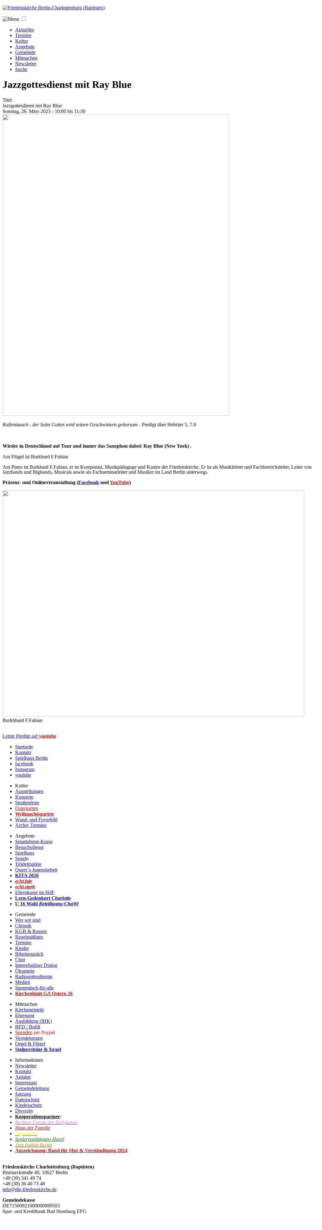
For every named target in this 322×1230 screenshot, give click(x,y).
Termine (23, 35)
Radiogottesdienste (34, 976)
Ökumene (25, 971)
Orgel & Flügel (30, 1043)
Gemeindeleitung (32, 1088)
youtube (23, 775)
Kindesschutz (28, 1105)
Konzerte (24, 797)
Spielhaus (24, 852)
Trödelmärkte (28, 864)
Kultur (21, 41)
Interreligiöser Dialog (36, 965)
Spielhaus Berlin (31, 758)
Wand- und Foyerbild (36, 819)
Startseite (24, 746)
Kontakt (23, 752)
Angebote (25, 46)
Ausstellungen (29, 791)
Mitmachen (26, 58)
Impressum (26, 1082)
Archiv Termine (31, 825)
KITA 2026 (27, 875)
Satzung (23, 1094)
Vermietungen (29, 1038)
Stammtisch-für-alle (34, 987)
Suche (21, 69)
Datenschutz (27, 1099)
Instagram (25, 769)
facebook (24, 763)
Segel (20, 858)
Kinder (22, 948)
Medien (22, 982)
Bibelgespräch (29, 954)
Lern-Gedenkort (43, 898)
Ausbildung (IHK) (33, 1021)
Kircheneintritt (29, 1009)
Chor (20, 959)
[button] (24, 19)
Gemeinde (25, 52)
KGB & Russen (31, 931)
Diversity (24, 1111)
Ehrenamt (24, 1015)
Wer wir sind (28, 920)
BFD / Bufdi (27, 1026)
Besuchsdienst (29, 847)
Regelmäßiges (29, 937)
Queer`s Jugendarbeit (36, 869)
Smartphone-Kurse (34, 841)
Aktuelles (24, 29)
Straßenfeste (27, 802)
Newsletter (25, 63)
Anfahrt (23, 1077)
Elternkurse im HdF (34, 892)
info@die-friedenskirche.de (30, 1189)
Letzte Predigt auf (29, 736)
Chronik (23, 925)
